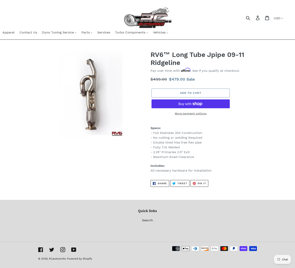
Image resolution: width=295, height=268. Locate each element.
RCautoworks (57, 258)
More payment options (190, 113)
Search (147, 220)
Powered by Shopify (79, 258)
